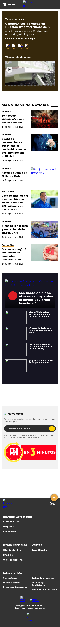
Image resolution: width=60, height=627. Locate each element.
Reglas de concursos (43, 578)
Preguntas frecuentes (15, 587)
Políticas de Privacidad (44, 589)
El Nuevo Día (11, 522)
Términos (30, 435)
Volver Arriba (53, 503)
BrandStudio (39, 550)
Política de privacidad (44, 435)
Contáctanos (10, 578)
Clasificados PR (13, 560)
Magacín (8, 527)
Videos (9, 19)
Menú (11, 4)
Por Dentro (9, 531)
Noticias (19, 19)
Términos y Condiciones (38, 584)
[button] (14, 46)
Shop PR (8, 555)
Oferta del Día (12, 550)
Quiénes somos (11, 583)
